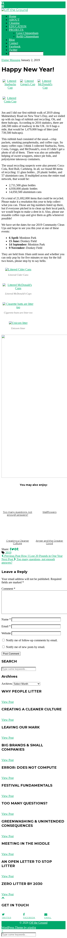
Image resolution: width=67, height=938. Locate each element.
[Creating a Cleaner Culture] (17, 527)
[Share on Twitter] (12, 549)
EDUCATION (17, 26)
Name (6, 619)
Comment (8, 588)
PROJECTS (16, 29)
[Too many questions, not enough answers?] (17, 499)
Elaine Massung (10, 60)
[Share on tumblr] (17, 549)
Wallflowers (49, 512)
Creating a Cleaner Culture (17, 542)
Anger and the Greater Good (49, 542)
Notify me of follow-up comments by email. (32, 640)
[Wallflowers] (49, 499)
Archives (6, 683)
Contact (13, 43)
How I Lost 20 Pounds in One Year (33, 555)
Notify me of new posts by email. (25, 647)
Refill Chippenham (27, 36)
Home (12, 16)
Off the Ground (38, 922)
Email (6, 626)
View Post (7, 702)
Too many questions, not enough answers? (17, 513)
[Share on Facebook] (10, 549)
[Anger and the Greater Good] (49, 527)
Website (6, 633)
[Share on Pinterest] (15, 549)
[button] (2, 6)
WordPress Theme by (18, 927)
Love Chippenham (27, 33)
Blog (12, 39)
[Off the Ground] (14, 10)
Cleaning (14, 23)
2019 (8, 552)
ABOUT (14, 19)
